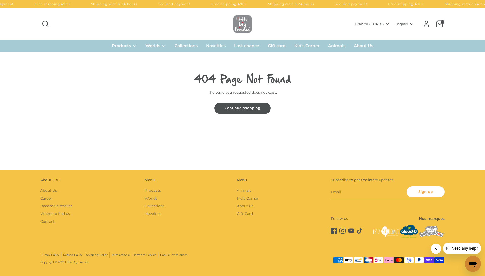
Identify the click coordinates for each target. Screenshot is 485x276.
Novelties (216, 45)
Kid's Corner (307, 45)
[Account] (426, 24)
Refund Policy (72, 255)
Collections (186, 45)
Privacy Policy (49, 255)
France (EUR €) (369, 24)
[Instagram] (343, 231)
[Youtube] (351, 231)
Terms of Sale (120, 255)
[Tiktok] (360, 231)
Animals (336, 45)
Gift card (277, 45)
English (401, 24)
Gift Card (245, 213)
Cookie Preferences (173, 255)
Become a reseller (56, 206)
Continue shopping (242, 108)
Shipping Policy (97, 255)
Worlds (153, 45)
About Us (363, 45)
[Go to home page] (242, 24)
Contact (47, 221)
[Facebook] (334, 231)
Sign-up (425, 191)
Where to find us (55, 213)
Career (46, 198)
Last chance (246, 45)
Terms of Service (145, 255)
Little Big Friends (76, 262)
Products (122, 45)
